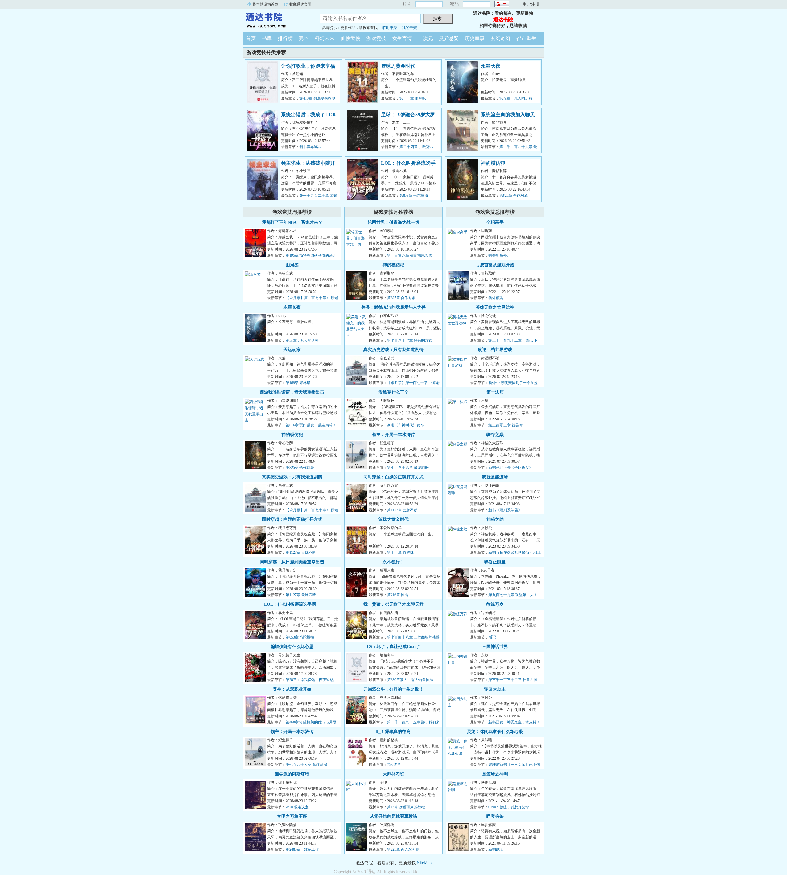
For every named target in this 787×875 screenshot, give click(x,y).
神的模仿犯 (493, 163)
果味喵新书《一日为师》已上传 (514, 764)
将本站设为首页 (265, 4)
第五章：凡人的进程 (515, 98)
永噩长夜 (490, 66)
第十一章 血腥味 (412, 98)
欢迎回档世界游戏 (495, 349)
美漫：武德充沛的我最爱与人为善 (393, 307)
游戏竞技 (376, 38)
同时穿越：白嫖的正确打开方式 (292, 519)
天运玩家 (292, 349)
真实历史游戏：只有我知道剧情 (292, 477)
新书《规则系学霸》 (505, 510)
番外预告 (495, 298)
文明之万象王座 (292, 816)
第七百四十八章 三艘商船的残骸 (413, 637)
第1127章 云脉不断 (301, 552)
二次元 (425, 38)
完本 (304, 38)
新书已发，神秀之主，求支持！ (514, 722)
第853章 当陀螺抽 (413, 195)
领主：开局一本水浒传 (292, 731)
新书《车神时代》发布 (405, 425)
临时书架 (389, 28)
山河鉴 (292, 265)
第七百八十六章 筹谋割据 (306, 764)
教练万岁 (495, 604)
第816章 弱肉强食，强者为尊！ (311, 425)
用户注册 (531, 4)
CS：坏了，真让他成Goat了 (393, 646)
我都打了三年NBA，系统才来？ (292, 222)
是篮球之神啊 (495, 774)
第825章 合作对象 (513, 195)
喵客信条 (495, 816)
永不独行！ (393, 562)
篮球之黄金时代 (398, 66)
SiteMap (424, 863)
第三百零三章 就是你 (505, 425)
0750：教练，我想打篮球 (508, 807)
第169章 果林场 (298, 383)
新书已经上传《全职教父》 (510, 467)
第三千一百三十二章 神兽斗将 (512, 680)
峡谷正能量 (495, 562)
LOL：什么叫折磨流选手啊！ (292, 604)
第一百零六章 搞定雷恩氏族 (409, 255)
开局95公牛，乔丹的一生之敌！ (393, 689)
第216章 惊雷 (397, 595)
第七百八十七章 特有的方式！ (411, 340)
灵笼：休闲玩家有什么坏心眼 (495, 731)
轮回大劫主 (495, 689)
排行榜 (285, 38)
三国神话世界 (495, 646)
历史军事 (474, 38)
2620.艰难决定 (297, 807)
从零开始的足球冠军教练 (393, 816)
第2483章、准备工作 (302, 849)
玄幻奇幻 (500, 38)
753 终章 (394, 764)
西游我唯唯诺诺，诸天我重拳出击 (292, 392)
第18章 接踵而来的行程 (406, 807)
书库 (267, 38)
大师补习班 (393, 774)
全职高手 (495, 222)
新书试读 (495, 849)
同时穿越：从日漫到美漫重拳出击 (292, 562)
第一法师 (495, 392)
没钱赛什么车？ (393, 392)
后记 (492, 637)
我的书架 (409, 28)
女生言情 (402, 38)
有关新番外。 (499, 255)
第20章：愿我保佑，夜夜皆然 (310, 680)
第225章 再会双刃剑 (403, 849)
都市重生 (526, 38)
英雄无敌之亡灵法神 (495, 307)
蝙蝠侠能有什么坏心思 (292, 646)
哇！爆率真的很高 (393, 731)
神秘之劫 (495, 519)
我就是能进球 (495, 477)
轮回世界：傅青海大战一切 (393, 222)
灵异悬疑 (449, 38)
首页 (251, 38)
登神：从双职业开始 (292, 689)
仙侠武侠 (350, 38)
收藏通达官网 (300, 4)
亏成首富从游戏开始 (495, 265)
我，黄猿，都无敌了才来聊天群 (393, 604)
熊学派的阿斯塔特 (292, 774)
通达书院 (276, 19)
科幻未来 (324, 38)
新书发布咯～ (310, 147)
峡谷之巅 (495, 434)
